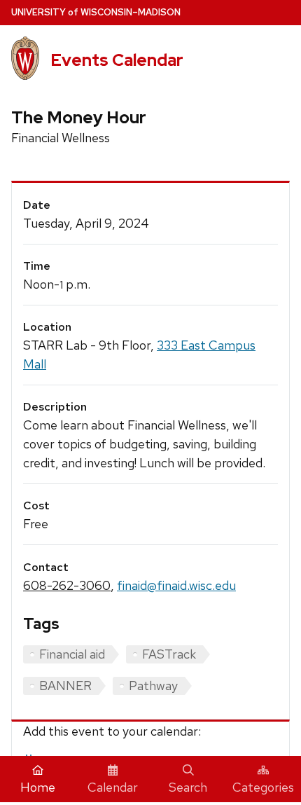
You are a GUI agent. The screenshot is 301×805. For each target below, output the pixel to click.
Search (188, 787)
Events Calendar (116, 60)
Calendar (113, 787)
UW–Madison (96, 12)
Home (37, 787)
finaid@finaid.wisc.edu (176, 585)
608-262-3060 (67, 585)
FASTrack (169, 654)
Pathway (153, 685)
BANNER (65, 685)
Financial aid (72, 654)
